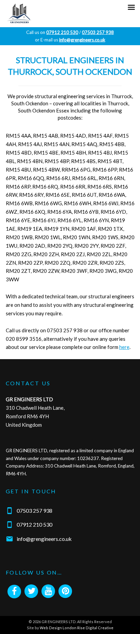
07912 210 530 (34, 524)
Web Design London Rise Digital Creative (76, 628)
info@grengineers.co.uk (44, 538)
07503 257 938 (34, 510)
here (124, 347)
